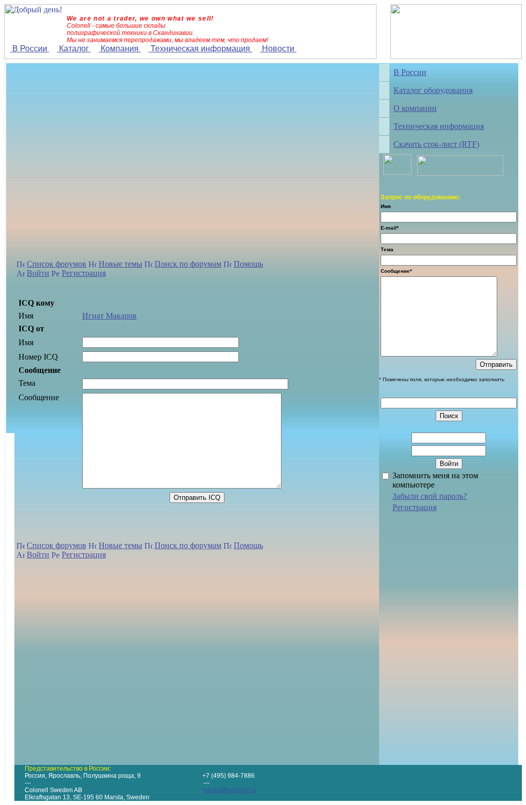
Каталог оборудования (433, 90)
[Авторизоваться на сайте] (20, 274)
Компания (120, 48)
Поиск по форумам (188, 263)
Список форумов (56, 263)
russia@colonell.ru (230, 790)
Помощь (248, 263)
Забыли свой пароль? (429, 496)
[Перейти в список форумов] (20, 265)
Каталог (74, 48)
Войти (38, 273)
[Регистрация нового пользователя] (55, 274)
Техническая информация (200, 48)
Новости (278, 48)
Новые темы (120, 263)
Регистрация (84, 273)
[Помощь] (227, 265)
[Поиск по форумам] (148, 265)
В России (29, 48)
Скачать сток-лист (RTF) (436, 144)
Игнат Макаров (109, 315)
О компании (415, 108)
